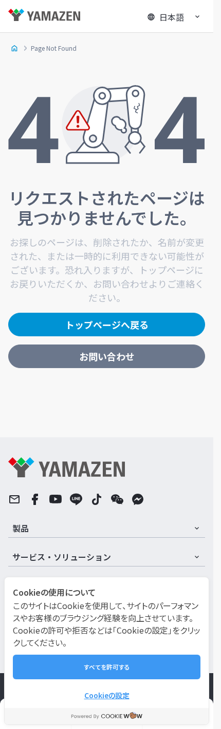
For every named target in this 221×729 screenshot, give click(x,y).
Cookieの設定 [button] (107, 695)
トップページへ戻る (107, 324)
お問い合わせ (107, 356)
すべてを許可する (107, 666)
